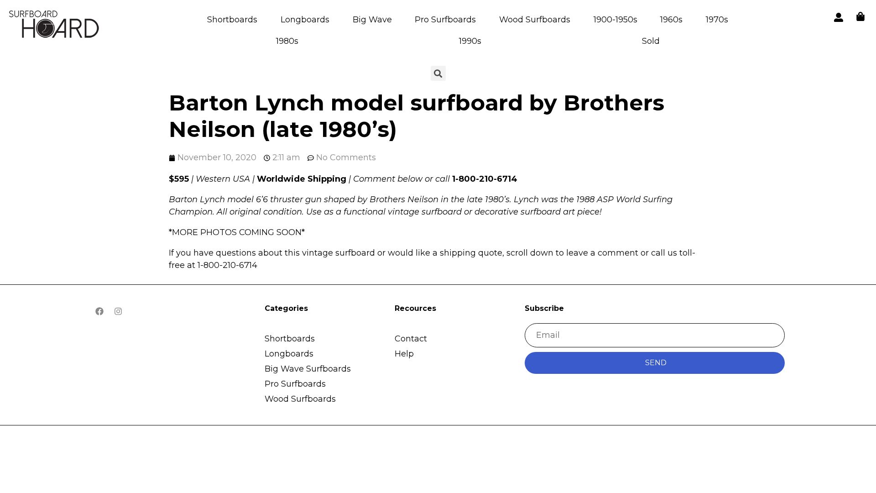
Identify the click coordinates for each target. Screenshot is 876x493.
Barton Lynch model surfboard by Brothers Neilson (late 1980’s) (416, 115)
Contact (411, 339)
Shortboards (232, 20)
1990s (470, 41)
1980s (287, 41)
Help (404, 354)
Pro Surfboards (445, 20)
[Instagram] (118, 311)
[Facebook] (99, 311)
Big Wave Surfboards (308, 369)
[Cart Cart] (860, 16)
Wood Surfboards (534, 20)
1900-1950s (615, 20)
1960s (671, 20)
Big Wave (372, 20)
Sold (651, 41)
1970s (717, 20)
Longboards (305, 20)
